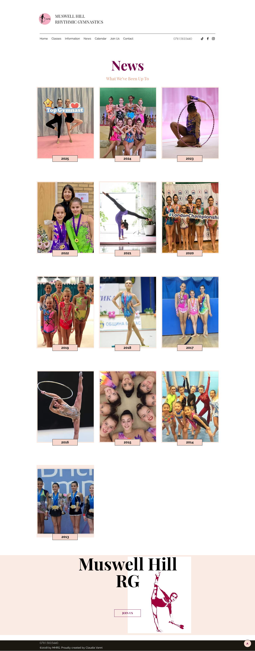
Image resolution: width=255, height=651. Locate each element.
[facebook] (208, 38)
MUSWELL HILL (70, 16)
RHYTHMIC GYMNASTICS (79, 22)
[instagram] (213, 38)
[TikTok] (202, 38)
